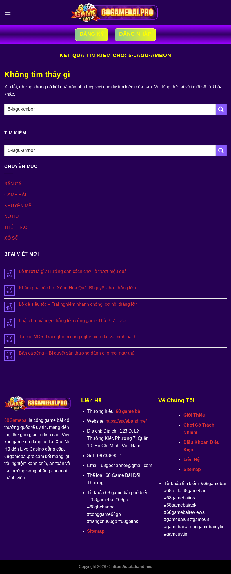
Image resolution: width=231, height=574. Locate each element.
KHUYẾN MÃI (18, 205)
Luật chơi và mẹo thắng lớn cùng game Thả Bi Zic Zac (73, 320)
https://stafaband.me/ (126, 421)
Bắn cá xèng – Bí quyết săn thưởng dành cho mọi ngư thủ (76, 353)
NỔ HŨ (11, 216)
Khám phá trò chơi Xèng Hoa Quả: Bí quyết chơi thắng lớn (77, 287)
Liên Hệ (191, 459)
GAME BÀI (15, 194)
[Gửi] (221, 109)
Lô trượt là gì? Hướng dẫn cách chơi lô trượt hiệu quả (73, 271)
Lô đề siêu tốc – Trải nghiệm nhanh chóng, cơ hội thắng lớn (78, 304)
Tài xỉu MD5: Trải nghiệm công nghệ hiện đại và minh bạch (77, 336)
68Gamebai (16, 420)
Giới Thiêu (194, 415)
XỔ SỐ (11, 238)
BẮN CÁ (12, 184)
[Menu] (7, 12)
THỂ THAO (15, 227)
